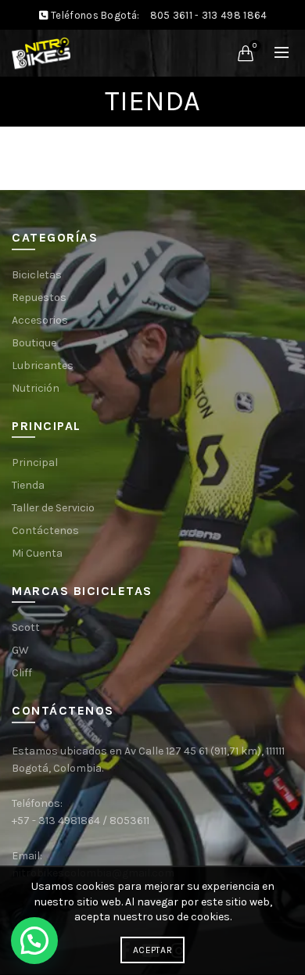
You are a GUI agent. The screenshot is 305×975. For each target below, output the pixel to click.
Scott (26, 627)
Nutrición (35, 388)
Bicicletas (37, 274)
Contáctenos (45, 530)
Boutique (34, 342)
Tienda (28, 485)
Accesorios (40, 320)
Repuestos (39, 297)
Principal (35, 462)
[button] (34, 940)
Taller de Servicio (53, 507)
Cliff (22, 672)
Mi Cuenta (37, 553)
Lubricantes (43, 365)
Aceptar (152, 950)
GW (20, 650)
